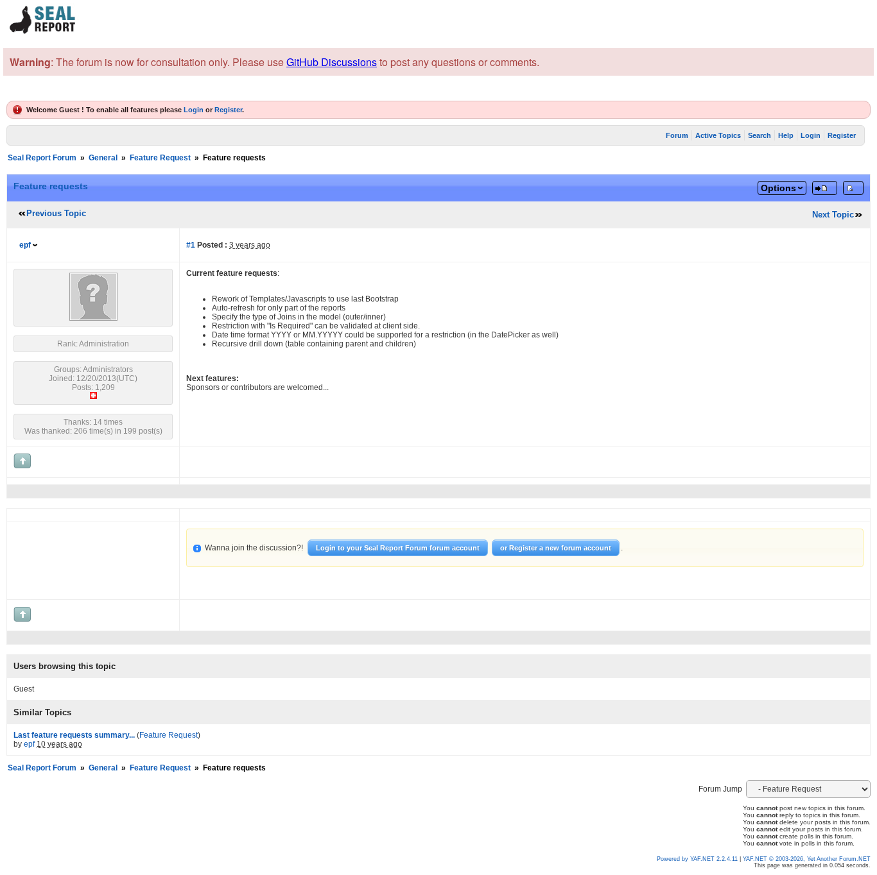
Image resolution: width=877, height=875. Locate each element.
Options (778, 188)
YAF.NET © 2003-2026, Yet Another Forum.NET (807, 859)
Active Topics (718, 135)
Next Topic (833, 214)
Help (786, 135)
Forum (677, 135)
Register (228, 110)
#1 (190, 245)
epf (25, 245)
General (103, 157)
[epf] (93, 318)
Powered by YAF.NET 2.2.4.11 (698, 859)
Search (759, 135)
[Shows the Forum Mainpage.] (43, 31)
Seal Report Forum (42, 157)
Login (194, 110)
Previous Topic (56, 213)
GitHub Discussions (331, 62)
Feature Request (160, 157)
